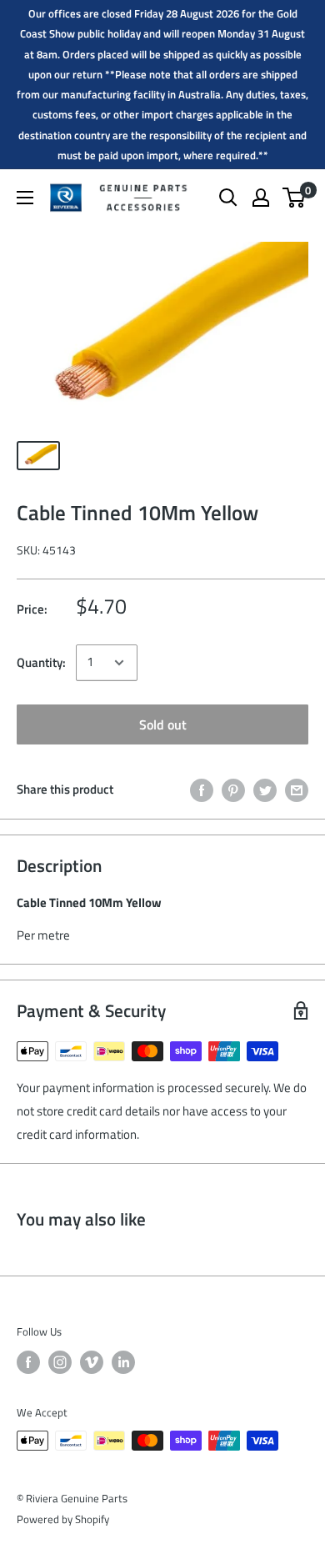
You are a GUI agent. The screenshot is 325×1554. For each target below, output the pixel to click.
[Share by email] (296, 790)
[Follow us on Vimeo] (91, 1362)
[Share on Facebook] (201, 790)
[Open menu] (25, 197)
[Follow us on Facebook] (28, 1362)
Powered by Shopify (63, 1519)
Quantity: (41, 662)
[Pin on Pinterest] (233, 790)
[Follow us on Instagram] (60, 1362)
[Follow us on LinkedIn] (123, 1362)
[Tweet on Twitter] (265, 790)
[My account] (260, 197)
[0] (294, 198)
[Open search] (228, 197)
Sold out (163, 724)
